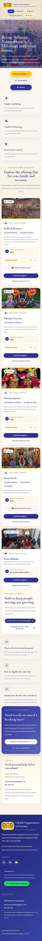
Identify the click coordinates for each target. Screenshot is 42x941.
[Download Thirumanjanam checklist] (35, 427)
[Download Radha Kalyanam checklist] (35, 260)
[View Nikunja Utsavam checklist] (30, 347)
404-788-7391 (9, 785)
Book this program (20, 276)
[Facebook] (4, 862)
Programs (30, 11)
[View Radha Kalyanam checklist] (30, 260)
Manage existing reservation (21, 281)
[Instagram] (10, 862)
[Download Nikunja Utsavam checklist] (35, 347)
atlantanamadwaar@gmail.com (15, 782)
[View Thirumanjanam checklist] (30, 427)
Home (11, 11)
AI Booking (20, 11)
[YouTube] (16, 862)
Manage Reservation (15, 16)
